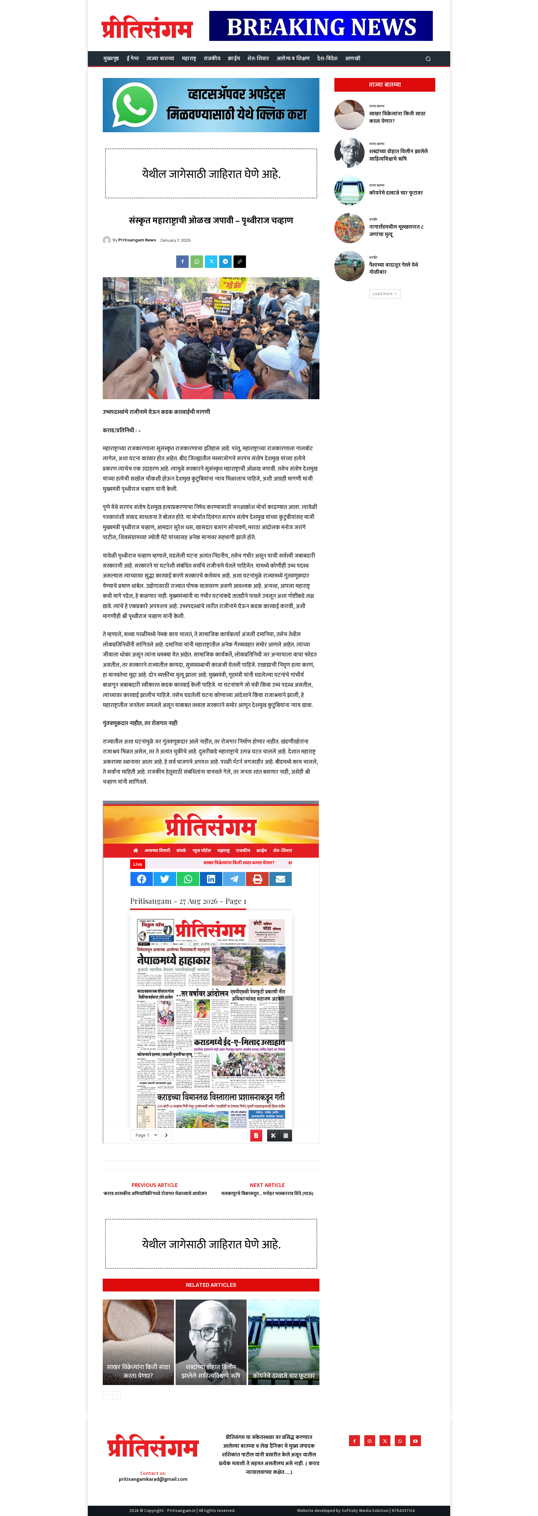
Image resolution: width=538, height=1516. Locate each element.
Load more (383, 293)
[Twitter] (211, 261)
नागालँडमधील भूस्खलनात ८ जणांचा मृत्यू (396, 231)
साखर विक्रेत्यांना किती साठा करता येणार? (138, 1371)
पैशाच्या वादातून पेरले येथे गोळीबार (393, 269)
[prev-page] (107, 1395)
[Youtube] (415, 1440)
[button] (428, 58)
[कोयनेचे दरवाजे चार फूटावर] (283, 1342)
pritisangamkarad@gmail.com (153, 1479)
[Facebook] (182, 261)
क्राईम (373, 219)
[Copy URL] (240, 261)
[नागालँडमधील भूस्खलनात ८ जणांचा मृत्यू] (349, 228)
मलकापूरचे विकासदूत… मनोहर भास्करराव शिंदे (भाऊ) (267, 1193)
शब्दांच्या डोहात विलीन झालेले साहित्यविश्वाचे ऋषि (211, 1371)
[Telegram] (225, 261)
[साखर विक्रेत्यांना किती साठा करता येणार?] (138, 1342)
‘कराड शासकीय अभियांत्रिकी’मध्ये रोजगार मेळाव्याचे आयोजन (155, 1193)
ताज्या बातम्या (376, 106)
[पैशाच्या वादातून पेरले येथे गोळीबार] (349, 266)
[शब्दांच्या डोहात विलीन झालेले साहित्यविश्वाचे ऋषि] (211, 1342)
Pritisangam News (137, 240)
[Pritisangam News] (108, 240)
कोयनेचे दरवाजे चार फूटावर (284, 1376)
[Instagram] (369, 1440)
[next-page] (116, 1395)
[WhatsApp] (197, 261)
